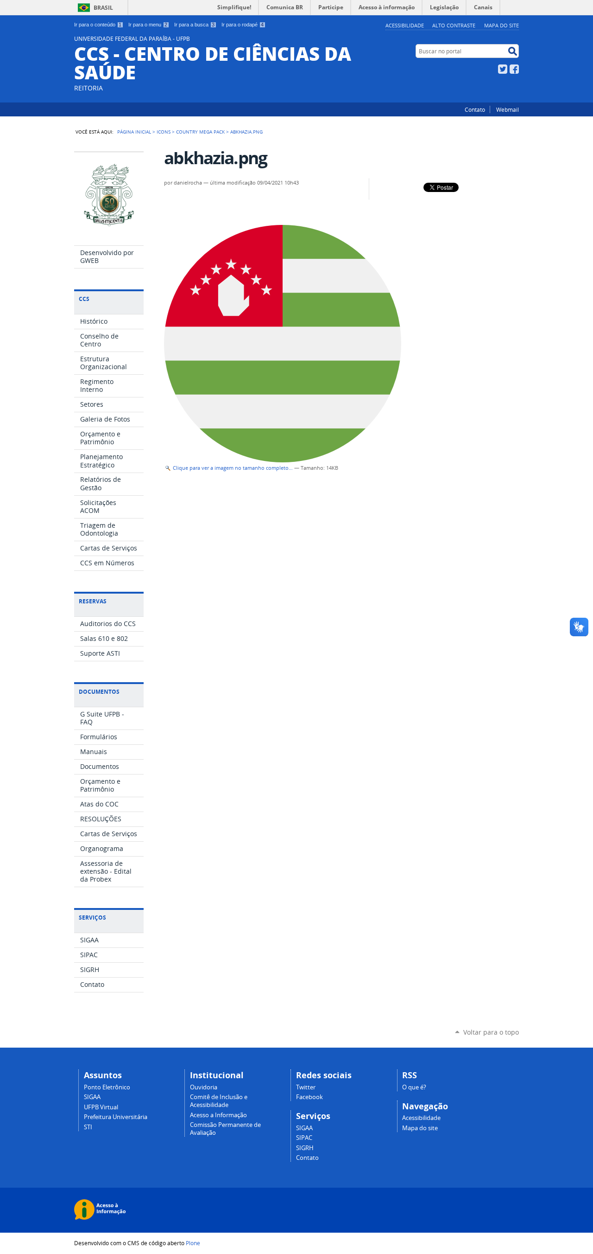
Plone (193, 1243)
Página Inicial (134, 131)
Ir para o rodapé (242, 24)
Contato (475, 109)
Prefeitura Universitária (115, 1117)
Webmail (507, 109)
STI (88, 1127)
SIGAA (92, 1097)
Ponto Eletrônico (107, 1087)
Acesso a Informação (218, 1115)
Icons (163, 131)
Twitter (502, 69)
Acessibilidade (404, 25)
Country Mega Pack (200, 131)
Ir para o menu (147, 24)
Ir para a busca (194, 24)
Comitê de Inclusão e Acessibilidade (218, 1101)
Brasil (103, 8)
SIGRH (305, 1148)
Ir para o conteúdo (97, 24)
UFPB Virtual (101, 1107)
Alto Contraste (453, 25)
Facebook (514, 69)
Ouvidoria (203, 1087)
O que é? (414, 1087)
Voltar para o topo (491, 1032)
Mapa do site (501, 25)
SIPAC (304, 1138)
